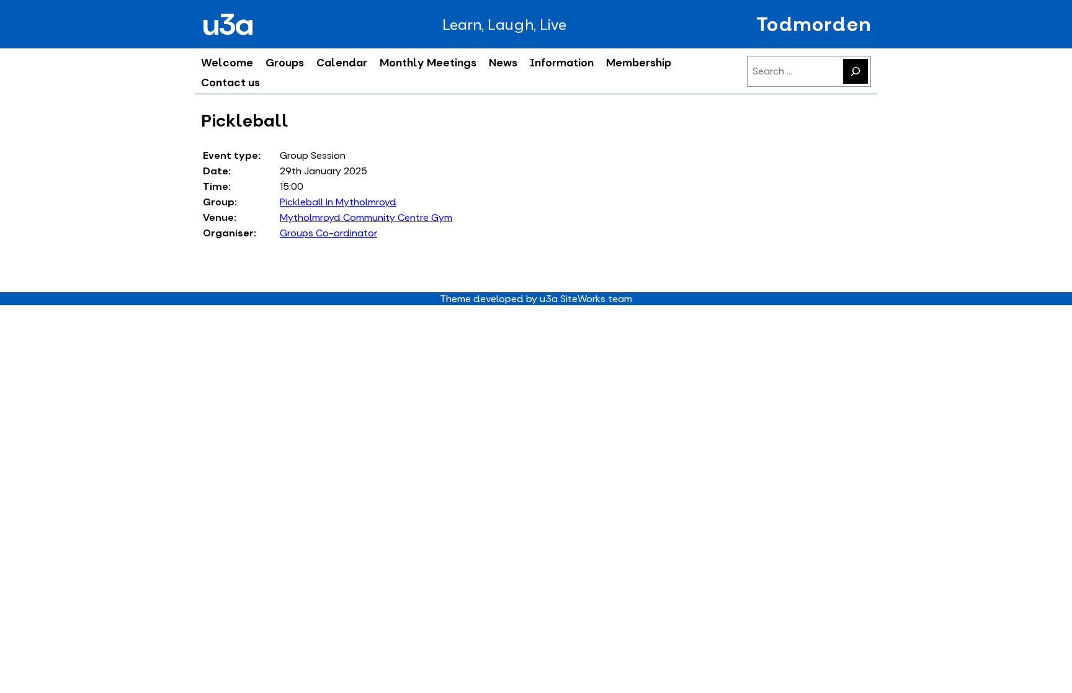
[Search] (855, 71)
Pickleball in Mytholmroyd (338, 201)
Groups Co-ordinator (328, 232)
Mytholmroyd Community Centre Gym (366, 217)
